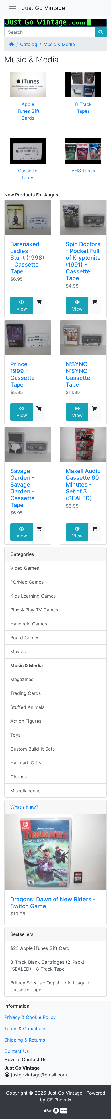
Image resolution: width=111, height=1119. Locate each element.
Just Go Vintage (43, 8)
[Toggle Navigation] (12, 8)
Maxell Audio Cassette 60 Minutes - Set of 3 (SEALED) (83, 485)
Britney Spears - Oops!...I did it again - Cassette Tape (51, 986)
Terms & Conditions (25, 1028)
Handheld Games (28, 623)
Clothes (18, 776)
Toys (15, 735)
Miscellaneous (25, 790)
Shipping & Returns (24, 1040)
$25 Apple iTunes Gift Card (39, 948)
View (22, 309)
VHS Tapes (83, 170)
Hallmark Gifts (25, 763)
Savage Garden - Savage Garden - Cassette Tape (22, 488)
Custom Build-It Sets (32, 749)
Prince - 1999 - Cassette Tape (22, 374)
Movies (18, 651)
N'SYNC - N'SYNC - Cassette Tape (78, 374)
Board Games (24, 637)
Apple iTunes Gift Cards (28, 111)
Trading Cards (25, 693)
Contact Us (16, 1051)
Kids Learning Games (33, 596)
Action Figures (25, 721)
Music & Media (59, 44)
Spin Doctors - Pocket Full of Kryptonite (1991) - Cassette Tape (83, 261)
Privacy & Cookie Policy (30, 1017)
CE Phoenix (59, 1100)
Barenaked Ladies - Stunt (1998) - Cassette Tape (27, 258)
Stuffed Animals (27, 707)
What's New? (24, 807)
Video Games (24, 568)
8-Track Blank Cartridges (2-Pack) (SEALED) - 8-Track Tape (47, 965)
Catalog (28, 44)
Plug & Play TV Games (34, 610)
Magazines (21, 679)
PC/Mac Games (27, 582)
